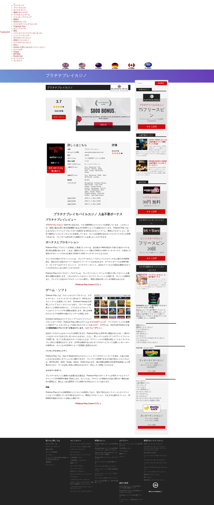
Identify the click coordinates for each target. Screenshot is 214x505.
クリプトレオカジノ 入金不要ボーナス (157, 276)
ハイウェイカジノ (151, 197)
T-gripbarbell (5, 32)
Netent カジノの (19, 22)
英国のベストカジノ (21, 40)
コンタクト (17, 60)
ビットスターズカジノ (151, 238)
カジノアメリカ (19, 28)
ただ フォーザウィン (93, 328)
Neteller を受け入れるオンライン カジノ (29, 47)
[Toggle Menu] (14, 3)
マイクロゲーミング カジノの (25, 24)
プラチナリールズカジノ (151, 105)
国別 (15, 31)
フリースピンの (19, 8)
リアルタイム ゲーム (21, 15)
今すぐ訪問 (152, 127)
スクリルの (17, 49)
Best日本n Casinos (150, 453)
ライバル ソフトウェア (22, 17)
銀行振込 (17, 54)
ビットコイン (18, 58)
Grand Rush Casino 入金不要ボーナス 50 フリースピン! (157, 163)
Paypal (16, 52)
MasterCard (18, 56)
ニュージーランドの (21, 35)
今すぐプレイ (59, 117)
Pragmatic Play (19, 26)
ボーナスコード (19, 10)
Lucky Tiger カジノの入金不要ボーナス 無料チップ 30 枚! (157, 142)
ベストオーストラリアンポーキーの (27, 33)
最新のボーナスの (20, 12)
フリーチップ (18, 5)
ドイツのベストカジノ (22, 42)
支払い (16, 45)
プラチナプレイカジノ (55, 225)
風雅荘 (16, 19)
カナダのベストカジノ (22, 38)
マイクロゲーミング (98, 322)
